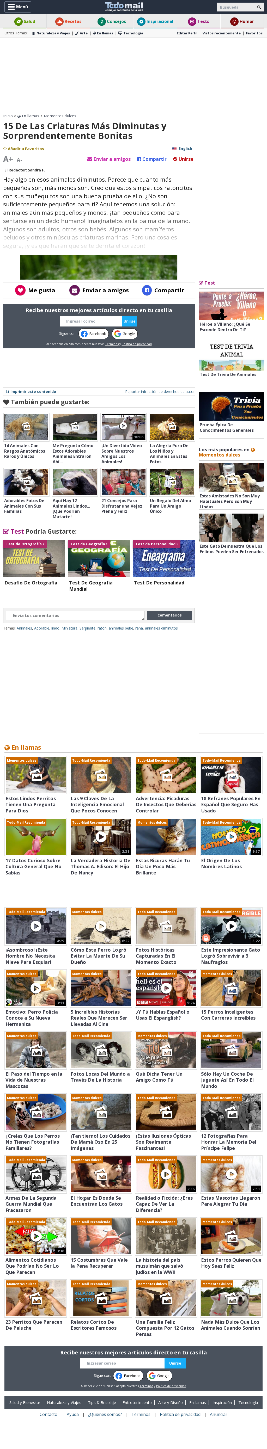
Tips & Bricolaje (102, 1402)
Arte (84, 33)
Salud (29, 21)
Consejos (116, 21)
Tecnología (133, 33)
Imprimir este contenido (33, 391)
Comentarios (169, 615)
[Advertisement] (133, 75)
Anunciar (218, 1414)
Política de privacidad (137, 344)
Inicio (8, 115)
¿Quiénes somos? (105, 1414)
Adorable (41, 628)
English (185, 148)
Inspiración (222, 1402)
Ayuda (73, 1414)
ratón (102, 628)
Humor (246, 21)
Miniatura (69, 628)
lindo (55, 628)
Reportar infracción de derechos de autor (160, 391)
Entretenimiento (137, 1402)
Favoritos (254, 33)
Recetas (72, 21)
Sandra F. (36, 170)
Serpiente (87, 628)
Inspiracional (159, 21)
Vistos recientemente (222, 33)
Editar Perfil (187, 33)
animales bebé (121, 628)
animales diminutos (161, 628)
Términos (112, 344)
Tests (202, 21)
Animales (24, 628)
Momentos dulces (60, 115)
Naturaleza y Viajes (53, 33)
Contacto (48, 1414)
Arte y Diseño (170, 1402)
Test (16, 531)
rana (139, 628)
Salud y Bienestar (24, 1402)
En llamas (105, 33)
